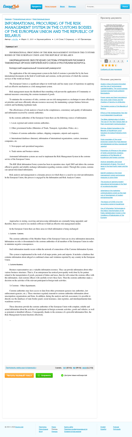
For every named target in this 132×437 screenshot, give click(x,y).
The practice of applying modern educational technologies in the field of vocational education (114, 184)
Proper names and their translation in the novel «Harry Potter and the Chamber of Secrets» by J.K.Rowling (114, 99)
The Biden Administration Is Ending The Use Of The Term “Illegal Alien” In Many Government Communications (114, 121)
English (103, 427)
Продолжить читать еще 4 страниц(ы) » (21, 368)
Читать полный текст (19, 375)
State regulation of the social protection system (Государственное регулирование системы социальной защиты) (114, 142)
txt (64, 367)
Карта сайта (68, 427)
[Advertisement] (50, 199)
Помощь (72, 6)
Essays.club (19, 427)
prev (100, 61)
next (127, 61)
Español (103, 429)
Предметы (43, 427)
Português (117, 429)
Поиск (54, 427)
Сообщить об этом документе (111, 69)
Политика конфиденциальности (75, 429)
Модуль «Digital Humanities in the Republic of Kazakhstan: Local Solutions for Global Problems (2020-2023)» (114, 131)
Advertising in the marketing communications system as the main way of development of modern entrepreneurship (113, 194)
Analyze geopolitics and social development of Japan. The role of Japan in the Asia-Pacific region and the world (114, 165)
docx (84, 367)
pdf (74, 367)
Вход (62, 6)
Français (116, 427)
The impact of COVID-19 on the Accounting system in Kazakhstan (112, 203)
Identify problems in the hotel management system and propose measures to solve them (113, 175)
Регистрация (50, 6)
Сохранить (46, 375)
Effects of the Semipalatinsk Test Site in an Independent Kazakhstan (114, 114)
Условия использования (72, 431)
